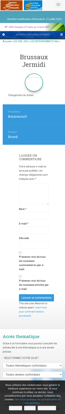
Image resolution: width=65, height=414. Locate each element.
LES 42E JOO (20, 41)
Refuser (29, 408)
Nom (23, 209)
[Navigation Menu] (61, 34)
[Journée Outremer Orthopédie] (21, 4)
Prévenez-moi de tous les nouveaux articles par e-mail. (34, 284)
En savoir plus (47, 408)
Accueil (7, 41)
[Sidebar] (3, 34)
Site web (24, 238)
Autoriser (15, 408)
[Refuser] (60, 397)
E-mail (24, 223)
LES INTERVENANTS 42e (44, 41)
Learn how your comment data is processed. (33, 311)
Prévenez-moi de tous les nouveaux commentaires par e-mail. (32, 262)
